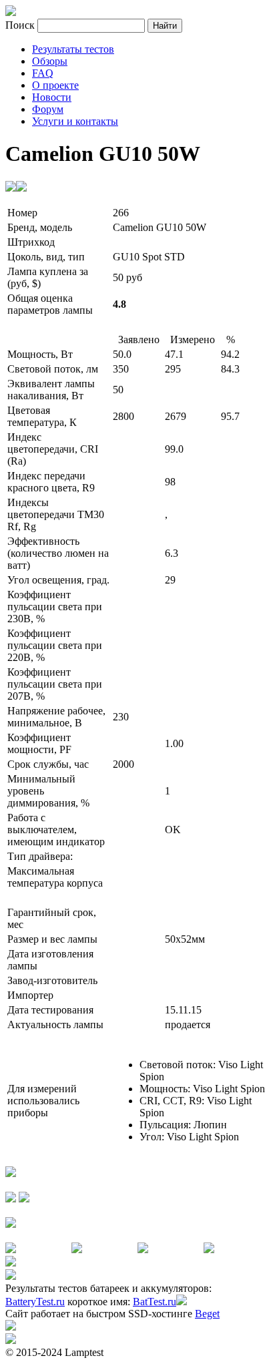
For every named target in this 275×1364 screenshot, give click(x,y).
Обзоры (49, 61)
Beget (207, 1313)
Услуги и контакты (75, 121)
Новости (51, 97)
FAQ (42, 73)
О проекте (55, 85)
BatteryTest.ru (35, 1301)
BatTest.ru (154, 1301)
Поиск (21, 25)
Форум (47, 109)
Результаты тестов (73, 49)
